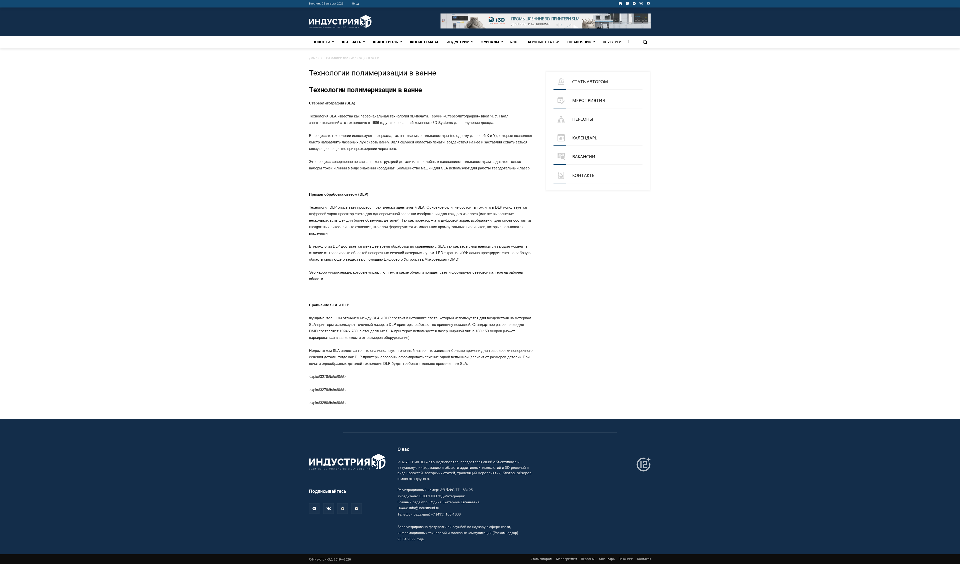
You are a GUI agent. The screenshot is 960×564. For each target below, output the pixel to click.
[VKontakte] (641, 3)
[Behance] (620, 3)
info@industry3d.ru (424, 507)
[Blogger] (627, 3)
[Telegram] (634, 3)
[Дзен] (342, 508)
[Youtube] (648, 3)
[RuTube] (356, 508)
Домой (314, 58)
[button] (645, 42)
